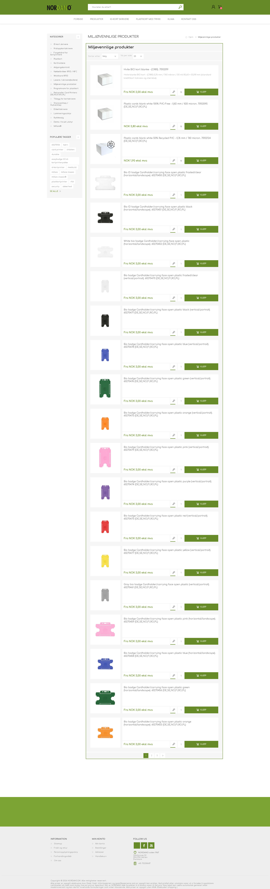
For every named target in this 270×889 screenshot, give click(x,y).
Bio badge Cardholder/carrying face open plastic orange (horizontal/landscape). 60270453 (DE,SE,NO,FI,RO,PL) (157, 723)
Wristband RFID (60, 76)
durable (55, 154)
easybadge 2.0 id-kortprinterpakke (60, 161)
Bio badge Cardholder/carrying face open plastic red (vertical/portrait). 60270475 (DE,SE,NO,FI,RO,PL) (166, 517)
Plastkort (57, 59)
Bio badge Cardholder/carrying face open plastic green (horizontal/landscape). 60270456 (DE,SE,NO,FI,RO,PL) (157, 689)
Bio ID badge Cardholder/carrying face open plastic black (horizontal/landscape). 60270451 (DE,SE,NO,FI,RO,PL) (158, 208)
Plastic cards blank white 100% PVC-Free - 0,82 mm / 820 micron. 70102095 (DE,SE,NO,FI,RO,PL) (166, 105)
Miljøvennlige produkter (64, 84)
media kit (72, 167)
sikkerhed (67, 187)
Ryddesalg (58, 118)
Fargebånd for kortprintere (59, 54)
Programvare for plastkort (65, 88)
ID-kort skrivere (60, 44)
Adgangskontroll (61, 67)
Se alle (54, 191)
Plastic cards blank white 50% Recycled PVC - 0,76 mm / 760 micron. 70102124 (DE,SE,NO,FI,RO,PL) (167, 139)
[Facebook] (144, 845)
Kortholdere (59, 63)
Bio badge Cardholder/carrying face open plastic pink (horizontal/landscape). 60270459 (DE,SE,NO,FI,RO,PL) (170, 620)
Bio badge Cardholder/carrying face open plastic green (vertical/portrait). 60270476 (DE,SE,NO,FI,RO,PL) (167, 380)
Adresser (99, 852)
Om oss (57, 861)
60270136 (56, 145)
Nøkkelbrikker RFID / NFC (65, 72)
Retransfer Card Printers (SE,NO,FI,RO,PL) (63, 94)
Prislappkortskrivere (63, 49)
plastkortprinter (59, 182)
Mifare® (57, 126)
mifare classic (67, 172)
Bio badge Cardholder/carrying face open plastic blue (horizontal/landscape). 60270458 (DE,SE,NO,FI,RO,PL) (170, 654)
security (55, 187)
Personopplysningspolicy (66, 852)
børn (65, 145)
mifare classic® (59, 177)
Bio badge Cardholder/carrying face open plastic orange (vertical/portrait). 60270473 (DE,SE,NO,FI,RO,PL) (168, 414)
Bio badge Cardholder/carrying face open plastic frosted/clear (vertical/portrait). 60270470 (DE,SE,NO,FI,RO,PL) (161, 277)
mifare (55, 172)
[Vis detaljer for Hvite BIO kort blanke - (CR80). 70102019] (105, 80)
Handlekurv (220, 7)
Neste (162, 755)
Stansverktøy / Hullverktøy (59, 104)
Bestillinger (100, 848)
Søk (180, 7)
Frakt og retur (61, 848)
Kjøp (203, 92)
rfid (72, 182)
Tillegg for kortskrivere (64, 99)
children (71, 150)
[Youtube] (151, 845)
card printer (57, 150)
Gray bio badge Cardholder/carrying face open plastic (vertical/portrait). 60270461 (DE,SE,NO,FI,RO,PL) (167, 586)
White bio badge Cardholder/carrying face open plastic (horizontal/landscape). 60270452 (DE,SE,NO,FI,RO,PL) (156, 242)
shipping (172, 887)
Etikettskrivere (60, 109)
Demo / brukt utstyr (63, 122)
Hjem (191, 37)
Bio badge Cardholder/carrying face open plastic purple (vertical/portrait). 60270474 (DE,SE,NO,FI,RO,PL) (168, 483)
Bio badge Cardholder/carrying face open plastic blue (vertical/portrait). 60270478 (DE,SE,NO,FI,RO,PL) (166, 345)
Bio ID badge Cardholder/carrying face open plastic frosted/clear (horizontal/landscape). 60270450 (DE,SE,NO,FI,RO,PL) (162, 174)
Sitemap (58, 844)
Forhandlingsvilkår (63, 856)
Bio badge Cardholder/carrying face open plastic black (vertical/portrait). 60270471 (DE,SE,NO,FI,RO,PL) (167, 311)
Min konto (100, 844)
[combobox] (132, 7)
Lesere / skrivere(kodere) (65, 80)
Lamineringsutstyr (62, 114)
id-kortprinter (58, 167)
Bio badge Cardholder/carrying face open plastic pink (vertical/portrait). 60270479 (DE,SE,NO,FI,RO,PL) (166, 448)
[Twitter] (137, 845)
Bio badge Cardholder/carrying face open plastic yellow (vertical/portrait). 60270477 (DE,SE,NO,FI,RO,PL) (167, 551)
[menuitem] (71, 844)
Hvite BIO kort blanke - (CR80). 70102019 (146, 69)
